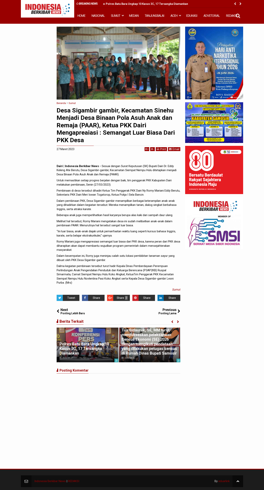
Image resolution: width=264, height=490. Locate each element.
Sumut (176, 289)
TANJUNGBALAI (154, 16)
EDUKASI (191, 16)
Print (163, 149)
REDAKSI (231, 16)
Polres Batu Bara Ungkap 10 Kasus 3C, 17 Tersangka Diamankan (147, 3)
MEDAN (134, 16)
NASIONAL (98, 16)
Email (176, 149)
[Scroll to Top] (237, 481)
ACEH (173, 16)
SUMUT (115, 16)
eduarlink (224, 481)
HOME (81, 16)
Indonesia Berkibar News (50, 481)
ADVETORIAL (212, 16)
